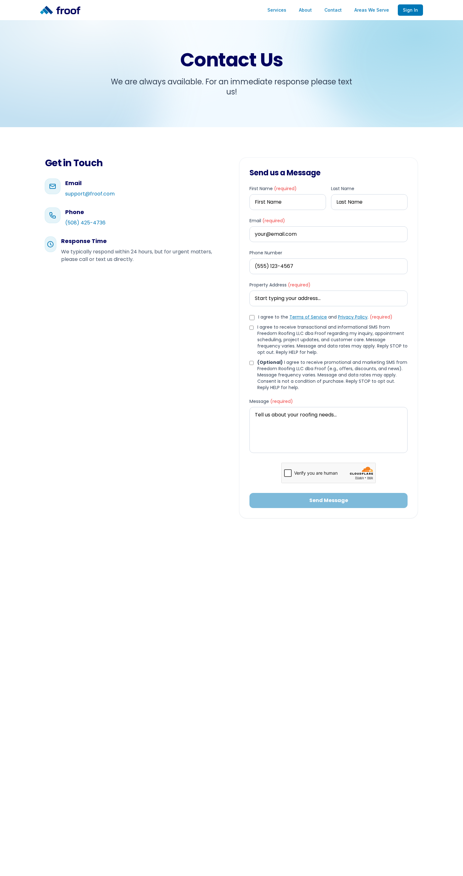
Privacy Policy (353, 317)
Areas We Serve (371, 10)
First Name (273, 188)
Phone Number (265, 253)
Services (276, 10)
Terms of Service (308, 317)
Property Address (280, 285)
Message (271, 401)
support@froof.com (90, 193)
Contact (333, 10)
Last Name (342, 188)
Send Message (328, 500)
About (305, 10)
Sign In (410, 10)
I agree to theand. (325, 317)
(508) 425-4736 (85, 222)
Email (267, 221)
